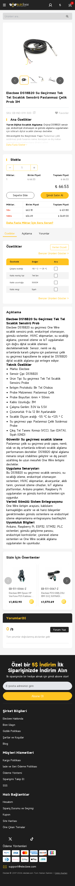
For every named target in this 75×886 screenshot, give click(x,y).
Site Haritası (10, 821)
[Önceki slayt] (15, 80)
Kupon (6, 814)
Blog (5, 743)
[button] (50, 5)
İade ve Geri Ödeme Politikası (20, 766)
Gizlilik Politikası (12, 731)
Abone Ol (38, 696)
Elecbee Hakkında (13, 718)
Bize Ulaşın (9, 724)
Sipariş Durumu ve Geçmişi (18, 808)
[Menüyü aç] (4, 5)
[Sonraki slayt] (60, 80)
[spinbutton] (21, 167)
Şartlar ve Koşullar (13, 737)
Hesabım (8, 802)
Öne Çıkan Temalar (14, 827)
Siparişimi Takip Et (13, 779)
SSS (5, 785)
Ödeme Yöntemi (12, 772)
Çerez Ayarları (61, 873)
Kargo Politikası (12, 760)
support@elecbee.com (22, 866)
